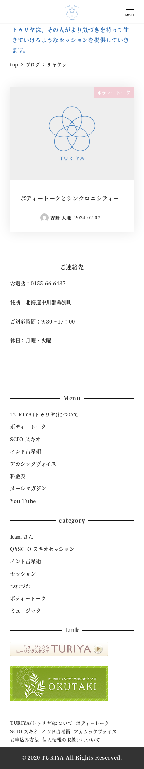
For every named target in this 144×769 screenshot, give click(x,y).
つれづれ (20, 586)
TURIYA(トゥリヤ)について (44, 414)
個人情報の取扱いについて (71, 739)
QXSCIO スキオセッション (42, 548)
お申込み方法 (24, 739)
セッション (23, 573)
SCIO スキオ (25, 439)
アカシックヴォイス (33, 463)
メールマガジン (28, 488)
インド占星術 (25, 451)
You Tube (23, 500)
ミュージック (25, 610)
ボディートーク (28, 426)
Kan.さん (22, 536)
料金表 (18, 475)
